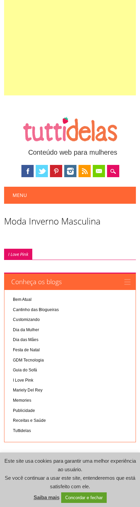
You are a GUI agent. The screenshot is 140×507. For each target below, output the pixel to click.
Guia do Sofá (25, 370)
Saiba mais (46, 497)
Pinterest (56, 171)
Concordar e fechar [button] (84, 497)
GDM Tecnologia (28, 360)
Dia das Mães (25, 339)
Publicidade (24, 410)
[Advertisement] (70, 47)
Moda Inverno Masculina (52, 221)
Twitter (42, 171)
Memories (22, 400)
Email (99, 171)
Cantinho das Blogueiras (36, 309)
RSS (84, 171)
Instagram (70, 171)
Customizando (26, 319)
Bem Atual (22, 299)
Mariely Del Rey (27, 390)
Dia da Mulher (26, 329)
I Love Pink (18, 254)
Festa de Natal (26, 350)
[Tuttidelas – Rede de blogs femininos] (70, 144)
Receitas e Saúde (29, 420)
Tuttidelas (22, 430)
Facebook (27, 171)
